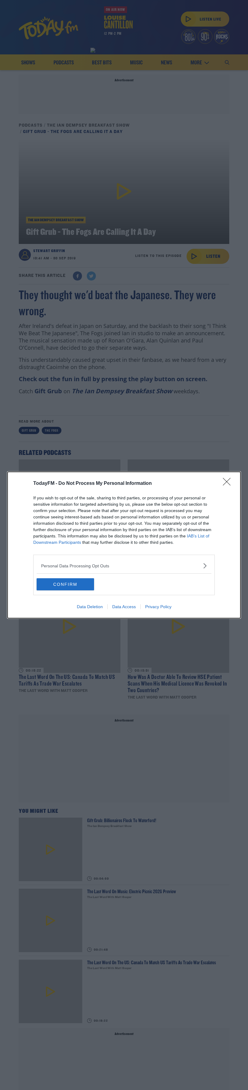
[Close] (228, 483)
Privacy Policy (158, 606)
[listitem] (124, 566)
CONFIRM (65, 584)
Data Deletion (90, 606)
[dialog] (124, 545)
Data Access (124, 606)
